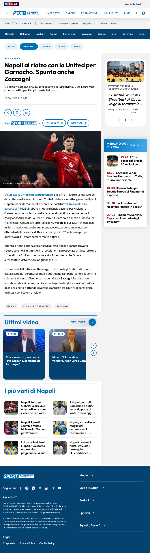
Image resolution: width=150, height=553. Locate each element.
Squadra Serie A (90, 525)
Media (84, 475)
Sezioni (84, 500)
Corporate (9, 543)
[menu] (6, 13)
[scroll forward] (94, 353)
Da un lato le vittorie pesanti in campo (28, 194)
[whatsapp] (33, 488)
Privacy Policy (27, 543)
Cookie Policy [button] (46, 543)
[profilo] (143, 13)
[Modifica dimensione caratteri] (26, 112)
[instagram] (27, 488)
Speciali (85, 513)
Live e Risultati (89, 488)
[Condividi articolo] (8, 112)
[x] (40, 488)
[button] (11, 46)
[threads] (53, 488)
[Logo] (26, 13)
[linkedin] (46, 488)
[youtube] (60, 488)
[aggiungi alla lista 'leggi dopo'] (17, 112)
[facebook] (20, 488)
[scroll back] (94, 346)
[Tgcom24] (11, 4)
